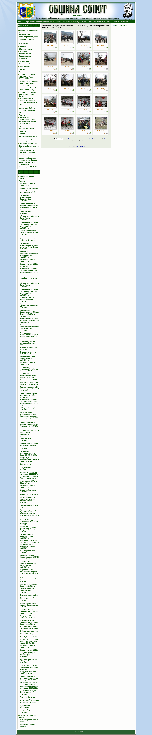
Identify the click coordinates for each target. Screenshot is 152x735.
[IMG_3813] (84, 64)
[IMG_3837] (67, 107)
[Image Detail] (54, 48)
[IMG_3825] (67, 85)
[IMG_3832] (101, 85)
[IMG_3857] (101, 107)
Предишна (78, 139)
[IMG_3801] (50, 64)
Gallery (82, 146)
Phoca (77, 146)
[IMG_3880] (84, 128)
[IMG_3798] (84, 43)
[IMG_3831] (84, 85)
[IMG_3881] (101, 128)
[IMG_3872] (67, 128)
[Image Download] (56, 48)
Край (105, 139)
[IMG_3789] (50, 43)
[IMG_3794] (67, 43)
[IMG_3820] (50, 85)
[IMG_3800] (101, 43)
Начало (70, 139)
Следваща (98, 139)
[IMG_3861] (50, 128)
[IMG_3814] (101, 64)
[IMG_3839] (84, 107)
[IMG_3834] (50, 107)
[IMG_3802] (67, 64)
